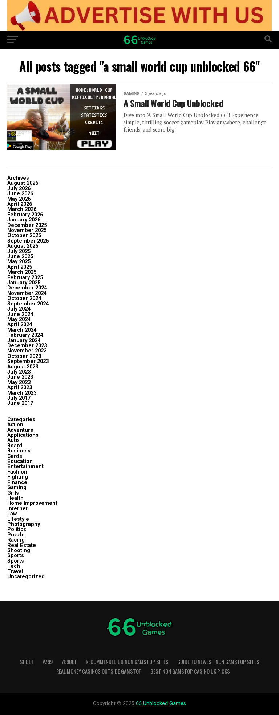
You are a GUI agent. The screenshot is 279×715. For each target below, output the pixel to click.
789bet (69, 662)
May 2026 (19, 199)
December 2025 (27, 225)
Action (15, 425)
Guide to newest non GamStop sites (218, 662)
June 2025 (20, 256)
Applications (23, 435)
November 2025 (26, 230)
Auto (13, 440)
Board (14, 446)
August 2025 (22, 246)
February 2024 (25, 335)
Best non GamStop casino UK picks (190, 671)
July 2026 (19, 188)
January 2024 (23, 340)
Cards (14, 456)
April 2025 (19, 267)
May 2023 (19, 382)
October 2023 (24, 356)
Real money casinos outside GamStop (99, 671)
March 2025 (21, 272)
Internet (17, 509)
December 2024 (27, 288)
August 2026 (22, 183)
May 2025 (19, 262)
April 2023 (19, 387)
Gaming (17, 487)
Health (15, 498)
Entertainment (25, 466)
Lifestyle (18, 519)
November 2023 (26, 351)
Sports (15, 555)
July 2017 (19, 398)
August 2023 (22, 367)
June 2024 (20, 314)
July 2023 (19, 372)
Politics (16, 529)
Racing (16, 540)
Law (12, 514)
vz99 (48, 662)
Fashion (17, 472)
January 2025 (23, 283)
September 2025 (28, 241)
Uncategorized (26, 577)
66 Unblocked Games (161, 703)
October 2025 (24, 235)
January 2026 (23, 220)
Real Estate (21, 545)
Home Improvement (32, 503)
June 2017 (20, 403)
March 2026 (21, 209)
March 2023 (21, 393)
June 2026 (20, 194)
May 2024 (19, 319)
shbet (27, 662)
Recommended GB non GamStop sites (127, 662)
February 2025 (25, 278)
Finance (17, 482)
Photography (23, 524)
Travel (15, 571)
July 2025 (19, 251)
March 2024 (21, 330)
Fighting (17, 477)
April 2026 (19, 204)
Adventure (20, 430)
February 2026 (25, 215)
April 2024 (19, 324)
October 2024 (24, 298)
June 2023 (20, 377)
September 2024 (28, 304)
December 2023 (27, 346)
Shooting (18, 550)
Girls (13, 493)
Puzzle (16, 535)
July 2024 (19, 309)
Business (19, 451)
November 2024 (26, 293)
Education (20, 461)
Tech (13, 566)
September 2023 (28, 361)
